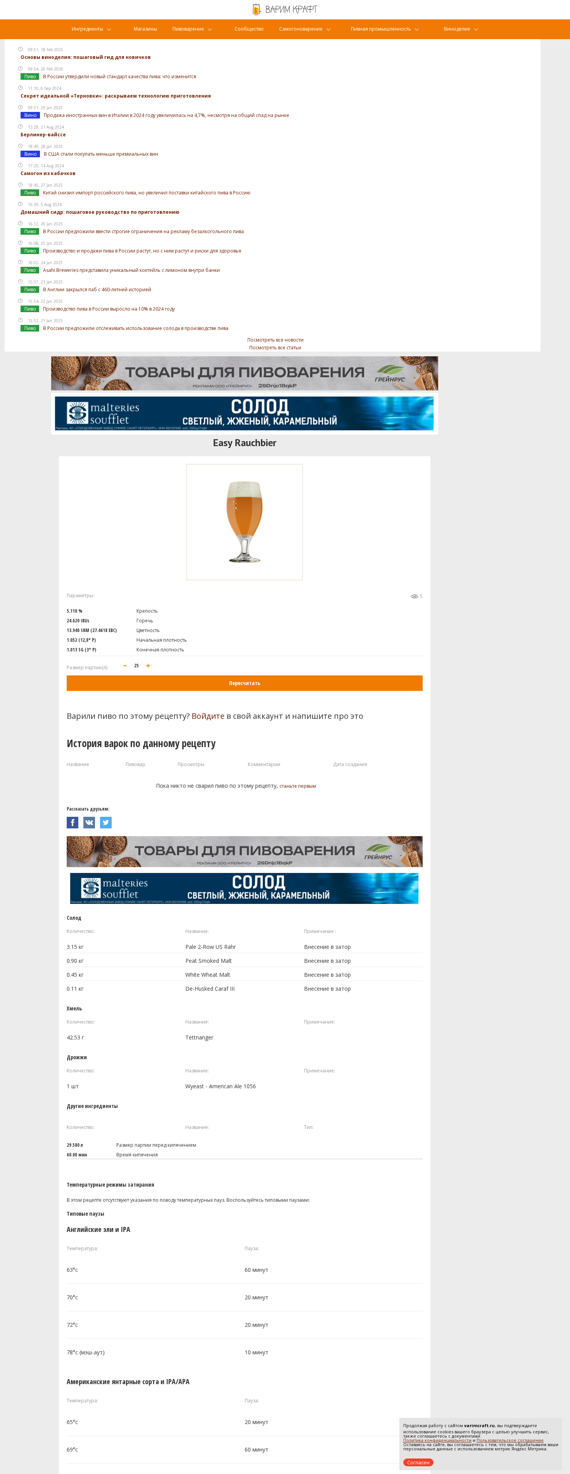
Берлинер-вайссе (43, 134)
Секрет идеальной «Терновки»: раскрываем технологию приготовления (116, 96)
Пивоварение (188, 29)
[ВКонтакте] (91, 820)
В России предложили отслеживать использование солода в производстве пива (135, 328)
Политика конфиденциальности (437, 1440)
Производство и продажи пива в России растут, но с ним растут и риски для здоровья (142, 250)
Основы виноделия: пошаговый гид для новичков (86, 57)
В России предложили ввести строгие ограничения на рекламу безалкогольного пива (143, 231)
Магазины (145, 29)
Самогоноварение (301, 29)
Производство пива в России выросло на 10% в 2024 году (109, 309)
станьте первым (298, 786)
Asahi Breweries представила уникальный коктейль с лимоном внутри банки (131, 270)
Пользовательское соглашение (510, 1440)
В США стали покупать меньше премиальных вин (101, 154)
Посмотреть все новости (275, 340)
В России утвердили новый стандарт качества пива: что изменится (119, 76)
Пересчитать (244, 683)
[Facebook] (75, 820)
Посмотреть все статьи (275, 347)
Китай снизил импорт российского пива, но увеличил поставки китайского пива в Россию (146, 192)
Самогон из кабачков (48, 173)
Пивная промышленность (381, 29)
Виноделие (457, 29)
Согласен (418, 1462)
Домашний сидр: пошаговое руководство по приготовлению (100, 212)
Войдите (208, 716)
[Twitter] (108, 820)
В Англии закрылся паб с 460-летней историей (97, 289)
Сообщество (249, 29)
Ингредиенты (87, 29)
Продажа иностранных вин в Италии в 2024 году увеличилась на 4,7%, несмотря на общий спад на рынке (166, 115)
